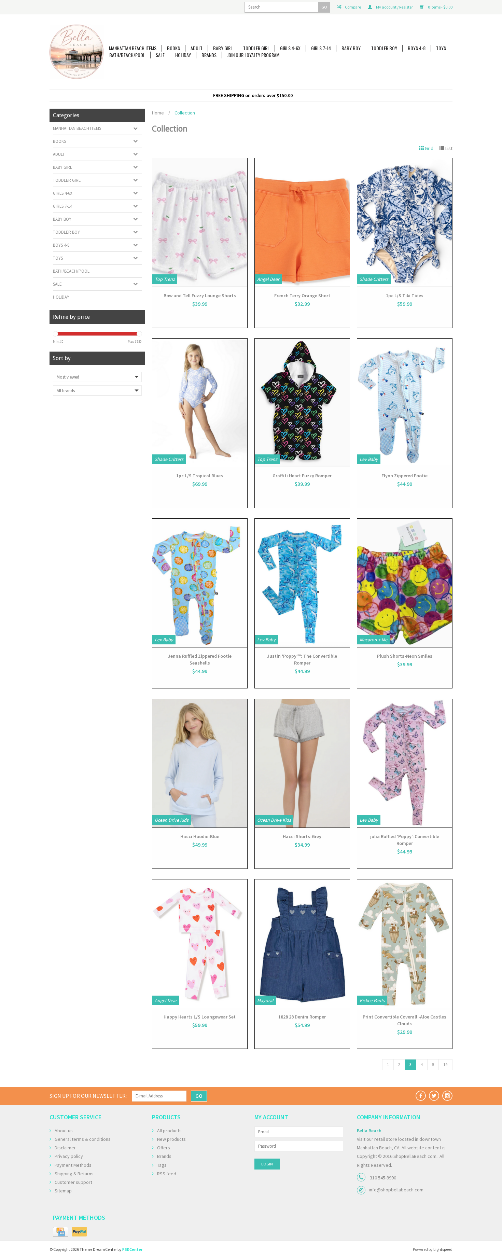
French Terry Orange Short (302, 295)
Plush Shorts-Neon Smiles (404, 656)
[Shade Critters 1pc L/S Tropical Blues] (199, 403)
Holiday (183, 55)
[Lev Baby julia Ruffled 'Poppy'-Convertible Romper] (404, 763)
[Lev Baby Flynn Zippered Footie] (404, 403)
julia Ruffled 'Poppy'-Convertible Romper (404, 839)
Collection (185, 113)
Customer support (73, 1182)
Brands (209, 55)
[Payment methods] (60, 1232)
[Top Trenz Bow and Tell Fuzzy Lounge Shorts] (199, 222)
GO (324, 7)
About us (64, 1130)
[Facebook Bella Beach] (421, 1096)
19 (445, 1064)
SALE (160, 55)
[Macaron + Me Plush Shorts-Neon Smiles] (404, 583)
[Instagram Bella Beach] (447, 1096)
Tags (162, 1165)
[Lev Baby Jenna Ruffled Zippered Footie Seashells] (199, 583)
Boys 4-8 (417, 48)
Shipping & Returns (74, 1174)
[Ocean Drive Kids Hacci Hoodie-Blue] (199, 763)
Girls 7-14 (321, 48)
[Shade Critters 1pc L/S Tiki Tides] (404, 222)
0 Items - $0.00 (439, 7)
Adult (197, 48)
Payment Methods (73, 1165)
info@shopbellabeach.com (396, 1190)
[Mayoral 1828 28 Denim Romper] (302, 943)
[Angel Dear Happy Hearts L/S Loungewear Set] (199, 943)
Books (173, 48)
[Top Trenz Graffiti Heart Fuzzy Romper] (302, 403)
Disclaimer (65, 1148)
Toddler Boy (384, 48)
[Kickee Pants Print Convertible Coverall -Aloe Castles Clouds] (404, 943)
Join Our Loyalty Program (253, 55)
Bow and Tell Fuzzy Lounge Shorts (200, 295)
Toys (441, 48)
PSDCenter (132, 1249)
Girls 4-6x (290, 48)
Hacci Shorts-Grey (302, 836)
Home (158, 113)
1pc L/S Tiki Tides (404, 295)
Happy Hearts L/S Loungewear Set (200, 1017)
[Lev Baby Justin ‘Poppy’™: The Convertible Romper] (302, 583)
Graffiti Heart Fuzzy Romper (302, 476)
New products (171, 1139)
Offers (163, 1148)
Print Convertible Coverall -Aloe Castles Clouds (404, 1020)
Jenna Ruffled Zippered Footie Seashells (200, 659)
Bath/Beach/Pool (127, 55)
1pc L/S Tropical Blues (199, 476)
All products (169, 1130)
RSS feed (166, 1174)
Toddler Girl (256, 48)
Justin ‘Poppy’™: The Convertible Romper (302, 659)
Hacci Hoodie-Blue (199, 836)
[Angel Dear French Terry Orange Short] (302, 222)
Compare (352, 7)
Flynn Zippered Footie (404, 476)
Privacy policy (69, 1156)
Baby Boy (351, 48)
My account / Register (394, 7)
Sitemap (63, 1191)
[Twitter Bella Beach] (434, 1096)
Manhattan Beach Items (132, 48)
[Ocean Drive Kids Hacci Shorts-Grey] (302, 763)
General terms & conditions (83, 1139)
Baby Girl (223, 48)
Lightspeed (442, 1249)
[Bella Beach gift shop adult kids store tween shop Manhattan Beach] (77, 52)
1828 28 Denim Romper (302, 1017)
